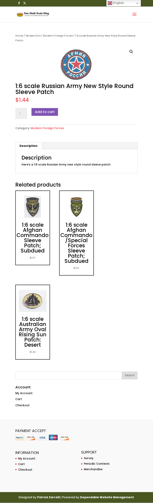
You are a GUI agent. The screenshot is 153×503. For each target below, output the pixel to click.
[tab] (28, 145)
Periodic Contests (97, 464)
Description (28, 146)
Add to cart (45, 111)
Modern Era (33, 36)
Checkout (22, 405)
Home (19, 36)
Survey (88, 458)
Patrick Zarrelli (48, 497)
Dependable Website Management (107, 497)
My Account (23, 393)
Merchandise (93, 469)
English (118, 3)
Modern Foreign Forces (58, 36)
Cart (18, 399)
